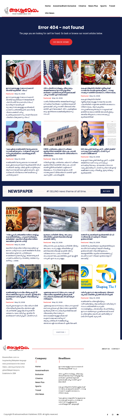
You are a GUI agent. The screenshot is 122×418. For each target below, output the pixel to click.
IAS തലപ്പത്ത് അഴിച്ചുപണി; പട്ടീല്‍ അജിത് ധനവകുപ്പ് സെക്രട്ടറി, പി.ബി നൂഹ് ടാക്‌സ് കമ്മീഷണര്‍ (98, 151)
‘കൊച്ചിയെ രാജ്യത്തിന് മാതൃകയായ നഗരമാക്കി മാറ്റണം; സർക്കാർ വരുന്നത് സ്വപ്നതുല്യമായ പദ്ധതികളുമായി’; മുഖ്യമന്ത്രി (22, 152)
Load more (60, 332)
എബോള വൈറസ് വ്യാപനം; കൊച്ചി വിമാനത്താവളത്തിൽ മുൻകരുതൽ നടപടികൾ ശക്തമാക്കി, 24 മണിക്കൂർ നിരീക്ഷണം (58, 295)
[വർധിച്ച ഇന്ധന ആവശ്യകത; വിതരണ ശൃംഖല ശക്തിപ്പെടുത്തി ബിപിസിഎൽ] (98, 276)
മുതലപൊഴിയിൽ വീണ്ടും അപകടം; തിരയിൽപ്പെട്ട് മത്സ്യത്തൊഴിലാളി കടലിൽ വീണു (57, 236)
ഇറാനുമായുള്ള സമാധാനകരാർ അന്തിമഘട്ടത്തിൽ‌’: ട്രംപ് (19, 89)
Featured (10, 94)
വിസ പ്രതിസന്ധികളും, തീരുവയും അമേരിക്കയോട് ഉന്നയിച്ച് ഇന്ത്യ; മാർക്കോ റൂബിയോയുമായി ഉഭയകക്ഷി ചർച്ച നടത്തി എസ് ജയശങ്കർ (59, 91)
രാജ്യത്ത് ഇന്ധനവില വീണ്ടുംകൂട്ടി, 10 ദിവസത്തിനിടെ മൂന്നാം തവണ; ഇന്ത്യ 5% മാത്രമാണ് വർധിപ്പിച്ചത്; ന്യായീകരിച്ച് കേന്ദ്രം (23, 295)
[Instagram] (113, 415)
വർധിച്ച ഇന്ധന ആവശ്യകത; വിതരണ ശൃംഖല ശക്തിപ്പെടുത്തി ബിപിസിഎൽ (97, 293)
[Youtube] (118, 415)
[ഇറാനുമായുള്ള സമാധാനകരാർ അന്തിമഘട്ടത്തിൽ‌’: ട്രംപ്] (23, 72)
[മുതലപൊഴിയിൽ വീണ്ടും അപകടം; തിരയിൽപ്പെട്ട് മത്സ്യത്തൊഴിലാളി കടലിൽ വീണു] (61, 219)
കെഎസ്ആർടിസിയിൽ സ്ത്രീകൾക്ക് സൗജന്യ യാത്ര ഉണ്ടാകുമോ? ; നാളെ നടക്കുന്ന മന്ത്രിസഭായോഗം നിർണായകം (98, 90)
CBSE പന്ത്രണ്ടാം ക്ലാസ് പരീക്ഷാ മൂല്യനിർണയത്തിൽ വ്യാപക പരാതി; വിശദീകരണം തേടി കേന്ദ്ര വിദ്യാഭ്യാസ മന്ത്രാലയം (60, 152)
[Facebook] (108, 415)
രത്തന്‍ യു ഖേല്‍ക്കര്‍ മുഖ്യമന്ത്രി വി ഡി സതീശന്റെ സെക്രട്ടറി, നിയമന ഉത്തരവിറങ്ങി (97, 236)
